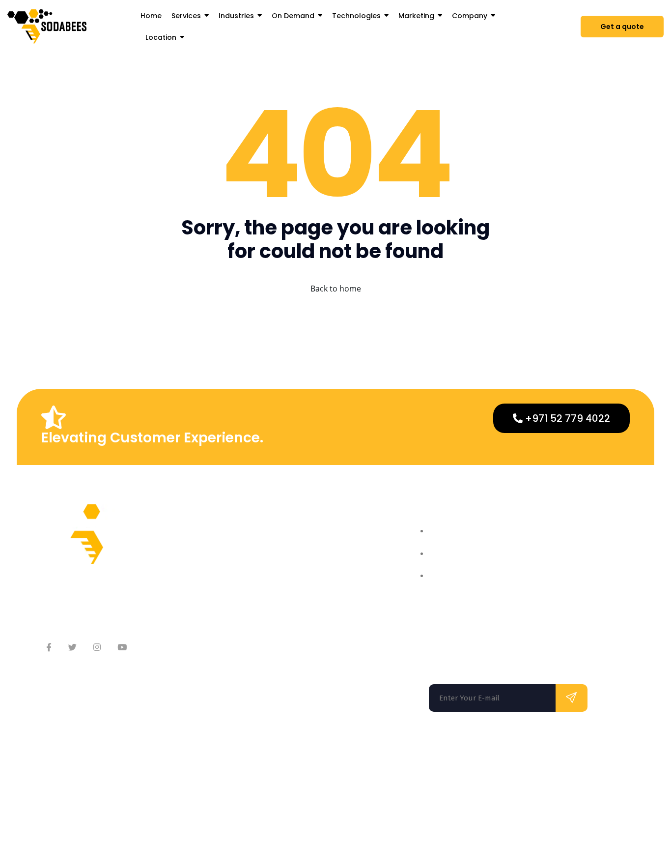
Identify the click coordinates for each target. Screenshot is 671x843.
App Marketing (337, 621)
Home (321, 543)
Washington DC (211, 753)
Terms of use (476, 793)
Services (326, 562)
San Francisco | (132, 753)
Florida (63, 753)
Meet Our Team (239, 562)
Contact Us (231, 582)
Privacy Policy (533, 793)
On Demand (332, 582)
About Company (240, 543)
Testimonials (234, 602)
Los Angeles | (299, 753)
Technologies (335, 602)
